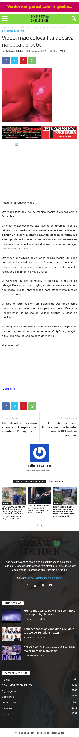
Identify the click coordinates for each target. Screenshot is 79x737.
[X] (44, 585)
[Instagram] (36, 585)
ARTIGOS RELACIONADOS (29, 481)
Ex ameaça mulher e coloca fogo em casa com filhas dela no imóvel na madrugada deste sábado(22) (64, 511)
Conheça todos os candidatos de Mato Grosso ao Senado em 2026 (49, 630)
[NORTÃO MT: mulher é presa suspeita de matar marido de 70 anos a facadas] (39, 495)
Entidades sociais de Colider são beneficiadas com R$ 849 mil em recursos (59, 429)
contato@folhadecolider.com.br (44, 578)
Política (6, 714)
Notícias (7, 31)
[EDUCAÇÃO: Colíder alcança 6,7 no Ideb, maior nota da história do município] (11, 652)
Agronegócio (9, 691)
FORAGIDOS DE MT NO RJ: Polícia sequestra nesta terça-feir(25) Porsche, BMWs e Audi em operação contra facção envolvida (13, 512)
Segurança (8, 696)
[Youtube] (51, 585)
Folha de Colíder (14, 50)
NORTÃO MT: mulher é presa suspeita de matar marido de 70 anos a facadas (39, 509)
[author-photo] (39, 453)
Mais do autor (56, 481)
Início (4, 27)
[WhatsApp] (32, 60)
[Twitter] (14, 60)
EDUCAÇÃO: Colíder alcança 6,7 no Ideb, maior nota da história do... (50, 649)
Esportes (7, 708)
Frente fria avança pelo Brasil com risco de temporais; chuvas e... (49, 612)
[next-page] (42, 525)
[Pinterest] (23, 60)
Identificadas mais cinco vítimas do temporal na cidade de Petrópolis (19, 427)
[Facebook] (6, 60)
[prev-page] (37, 525)
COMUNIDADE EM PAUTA (17, 685)
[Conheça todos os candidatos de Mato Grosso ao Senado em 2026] (11, 634)
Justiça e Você (10, 702)
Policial (14, 27)
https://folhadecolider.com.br (39, 470)
